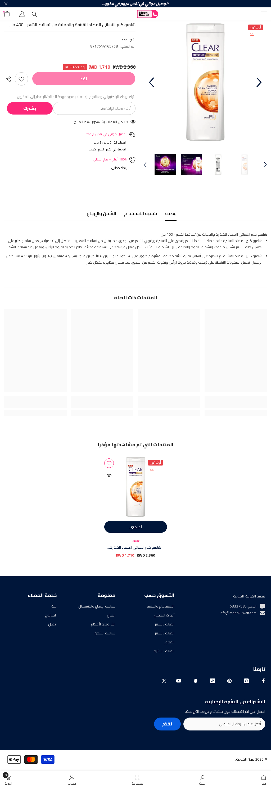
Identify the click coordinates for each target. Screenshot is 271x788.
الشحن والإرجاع (101, 213)
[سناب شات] (195, 681)
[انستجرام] (246, 681)
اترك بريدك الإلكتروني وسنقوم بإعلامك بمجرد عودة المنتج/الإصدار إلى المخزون (76, 96)
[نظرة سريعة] (109, 475)
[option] (205, 82)
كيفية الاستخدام (140, 213)
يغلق (6, 4)
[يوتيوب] (178, 681)
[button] (151, 82)
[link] (236, 405)
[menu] (264, 14)
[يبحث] (34, 14)
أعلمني (135, 527)
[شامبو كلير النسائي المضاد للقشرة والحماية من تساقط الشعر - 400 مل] (135, 487)
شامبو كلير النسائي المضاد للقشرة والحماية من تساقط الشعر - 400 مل (136, 547)
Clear (123, 39)
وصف (171, 213)
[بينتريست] (229, 681)
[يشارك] (9, 79)
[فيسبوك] (263, 681)
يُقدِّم (167, 724)
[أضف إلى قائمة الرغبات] (21, 79)
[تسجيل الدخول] (22, 14)
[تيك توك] (212, 681)
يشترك (29, 108)
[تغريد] (164, 681)
